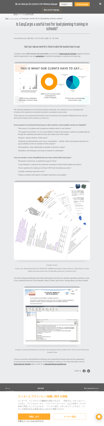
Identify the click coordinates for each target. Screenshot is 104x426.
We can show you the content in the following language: (36, 4)
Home (7, 18)
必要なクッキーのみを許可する (31, 421)
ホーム (7, 388)
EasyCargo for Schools (68, 54)
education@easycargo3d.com (55, 364)
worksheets (40, 56)
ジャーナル (14, 18)
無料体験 (40, 388)
